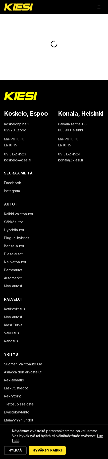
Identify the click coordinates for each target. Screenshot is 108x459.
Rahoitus (11, 341)
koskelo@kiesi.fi (17, 160)
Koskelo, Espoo (26, 113)
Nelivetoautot (15, 262)
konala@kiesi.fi (70, 160)
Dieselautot (13, 254)
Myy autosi (13, 286)
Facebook (12, 183)
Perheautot (13, 270)
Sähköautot (13, 222)
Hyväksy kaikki (47, 450)
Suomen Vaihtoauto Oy (23, 364)
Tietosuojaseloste (19, 404)
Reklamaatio (14, 380)
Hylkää (15, 450)
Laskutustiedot (16, 388)
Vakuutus (11, 333)
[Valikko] (99, 7)
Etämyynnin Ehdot (18, 420)
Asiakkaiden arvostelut (22, 372)
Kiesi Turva (13, 325)
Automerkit (13, 278)
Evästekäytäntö (16, 412)
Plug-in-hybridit (16, 238)
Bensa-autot (14, 246)
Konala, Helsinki (80, 113)
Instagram (12, 191)
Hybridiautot (14, 230)
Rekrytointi (13, 396)
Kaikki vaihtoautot (18, 214)
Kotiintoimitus (14, 309)
